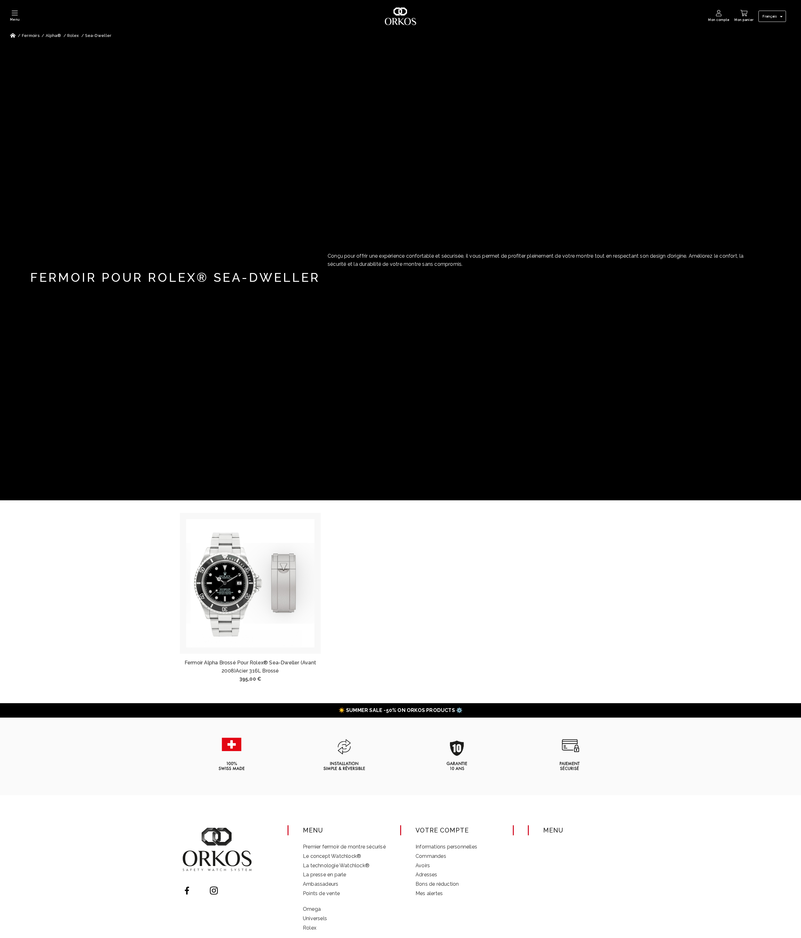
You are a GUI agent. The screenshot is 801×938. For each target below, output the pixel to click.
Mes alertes (429, 893)
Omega (312, 909)
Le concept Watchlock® (332, 856)
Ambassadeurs (320, 884)
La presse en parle (324, 875)
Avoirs (423, 865)
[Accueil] (13, 36)
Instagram (214, 890)
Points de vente (321, 893)
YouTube (200, 890)
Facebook (187, 890)
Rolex (309, 928)
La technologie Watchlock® (336, 865)
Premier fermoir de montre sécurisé (344, 847)
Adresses (426, 875)
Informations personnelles (446, 847)
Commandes (431, 856)
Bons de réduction (437, 884)
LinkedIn (227, 890)
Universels (315, 918)
